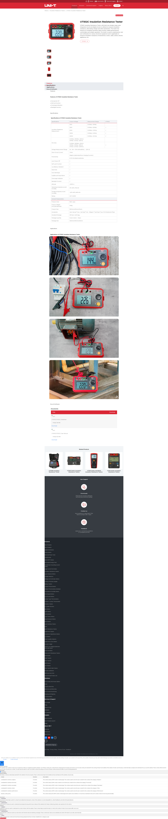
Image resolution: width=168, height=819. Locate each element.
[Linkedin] (52, 737)
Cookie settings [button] (14, 759)
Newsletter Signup (51, 744)
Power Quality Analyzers (50, 639)
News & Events (48, 718)
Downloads (47, 702)
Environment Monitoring (51, 691)
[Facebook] (46, 737)
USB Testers (48, 663)
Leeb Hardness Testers (50, 624)
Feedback (47, 710)
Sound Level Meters (49, 596)
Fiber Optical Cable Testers (51, 668)
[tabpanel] (84, 784)
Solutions (81, 5)
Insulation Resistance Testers (52, 571)
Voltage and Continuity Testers (52, 579)
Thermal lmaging (110, 1)
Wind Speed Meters (49, 594)
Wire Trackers (48, 660)
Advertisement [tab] (3, 809)
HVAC (46, 684)
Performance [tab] (3, 801)
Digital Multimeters (49, 549)
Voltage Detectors (49, 576)
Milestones (47, 731)
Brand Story (47, 734)
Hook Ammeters (48, 650)
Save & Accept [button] (3, 818)
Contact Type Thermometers (52, 599)
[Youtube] (49, 737)
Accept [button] (5, 759)
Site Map (47, 749)
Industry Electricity (49, 686)
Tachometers (48, 614)
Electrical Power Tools (50, 554)
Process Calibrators (49, 670)
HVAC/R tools (48, 557)
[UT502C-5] (49, 77)
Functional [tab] (2, 797)
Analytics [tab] (2, 805)
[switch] (0, 798)
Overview (47, 729)
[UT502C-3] (49, 65)
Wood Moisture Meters (50, 619)
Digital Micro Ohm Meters (51, 641)
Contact (117, 5)
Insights (101, 5)
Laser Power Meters (49, 616)
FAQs (46, 705)
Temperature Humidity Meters (52, 591)
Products (74, 5)
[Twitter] (55, 737)
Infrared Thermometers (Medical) (52, 589)
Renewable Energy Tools (51, 562)
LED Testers (48, 665)
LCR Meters (47, 636)
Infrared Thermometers (50, 586)
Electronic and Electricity (51, 689)
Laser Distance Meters (50, 574)
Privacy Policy (53, 749)
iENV (46, 626)
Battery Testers (48, 584)
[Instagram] (46, 741)
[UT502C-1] (61, 31)
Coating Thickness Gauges (51, 581)
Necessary (3, 772)
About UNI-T (108, 5)
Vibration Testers (49, 604)
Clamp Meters (48, 552)
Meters (91, 1)
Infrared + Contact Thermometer (52, 601)
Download (54, 425)
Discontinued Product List (51, 675)
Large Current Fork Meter (51, 569)
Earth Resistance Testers (51, 629)
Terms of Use (61, 749)
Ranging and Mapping (50, 694)
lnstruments (100, 1)
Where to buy (48, 707)
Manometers (48, 621)
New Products (48, 544)
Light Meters (48, 611)
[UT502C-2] (49, 59)
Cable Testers (48, 658)
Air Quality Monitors (49, 606)
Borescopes (47, 655)
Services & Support (91, 5)
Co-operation (48, 712)
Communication (48, 696)
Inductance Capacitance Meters (52, 634)
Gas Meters (47, 609)
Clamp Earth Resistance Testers (52, 653)
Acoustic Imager (48, 644)
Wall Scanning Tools (49, 673)
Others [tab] (1, 814)
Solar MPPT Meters (49, 560)
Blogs (46, 723)
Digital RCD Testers (49, 631)
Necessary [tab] (2, 770)
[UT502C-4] (49, 71)
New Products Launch (50, 720)
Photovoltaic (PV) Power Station (52, 681)
